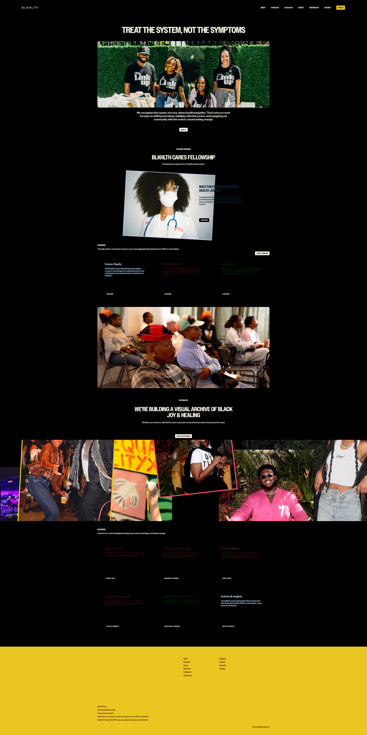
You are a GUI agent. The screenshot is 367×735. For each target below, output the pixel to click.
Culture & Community (112, 626)
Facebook (222, 665)
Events (301, 7)
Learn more (204, 220)
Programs (187, 662)
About (263, 7)
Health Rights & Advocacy (172, 626)
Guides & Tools (110, 578)
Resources (187, 669)
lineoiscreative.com (263, 727)
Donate (340, 7)
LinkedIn (222, 662)
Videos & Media (226, 578)
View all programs (262, 253)
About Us (183, 130)
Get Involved (188, 675)
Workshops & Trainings (171, 578)
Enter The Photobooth (183, 436)
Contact (327, 7)
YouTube (222, 669)
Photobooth (314, 7)
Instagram (222, 659)
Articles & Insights (228, 626)
